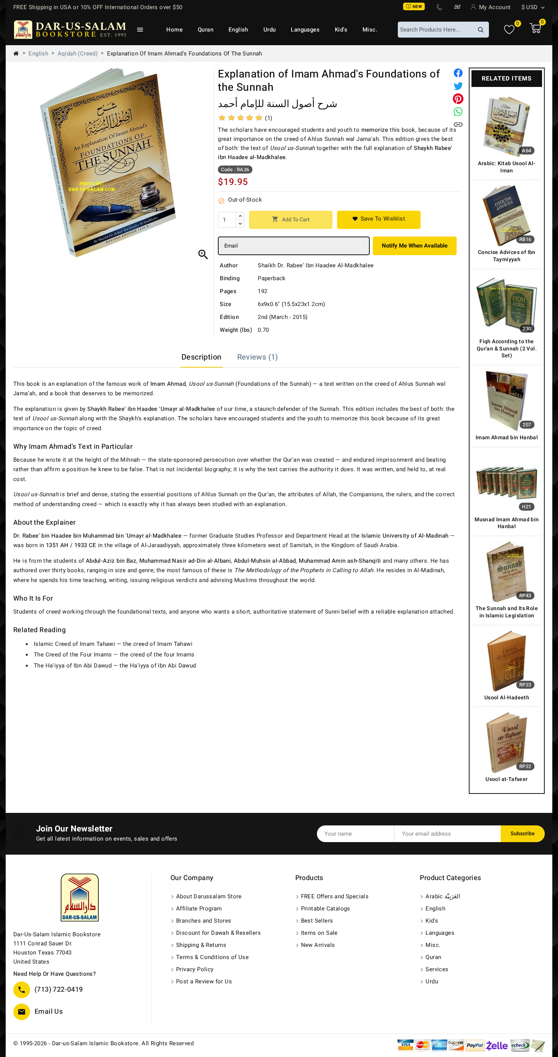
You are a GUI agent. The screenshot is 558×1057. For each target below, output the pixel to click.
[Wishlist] (509, 30)
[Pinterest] (458, 98)
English (238, 29)
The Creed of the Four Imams (73, 654)
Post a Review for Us (204, 981)
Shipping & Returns (201, 945)
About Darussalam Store (209, 896)
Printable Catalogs (325, 908)
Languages (305, 29)
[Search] (480, 30)
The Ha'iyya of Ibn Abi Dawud (73, 665)
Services (437, 969)
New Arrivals (318, 945)
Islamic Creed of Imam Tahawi (74, 644)
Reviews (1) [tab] (257, 357)
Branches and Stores (204, 921)
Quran (205, 29)
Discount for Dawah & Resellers (218, 933)
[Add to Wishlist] (379, 220)
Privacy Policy (195, 969)
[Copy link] (458, 124)
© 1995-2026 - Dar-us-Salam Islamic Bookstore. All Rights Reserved (103, 1043)
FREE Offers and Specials (335, 896)
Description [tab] (201, 357)
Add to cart (291, 220)
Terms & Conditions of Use (212, 957)
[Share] (458, 73)
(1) (268, 118)
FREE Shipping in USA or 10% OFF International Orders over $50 (97, 7)
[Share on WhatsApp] (458, 111)
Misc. (370, 29)
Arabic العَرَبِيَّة (443, 896)
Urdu (269, 29)
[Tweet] (458, 85)
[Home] (19, 53)
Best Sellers (317, 921)
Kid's (341, 29)
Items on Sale (319, 933)
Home (174, 29)
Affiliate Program (199, 908)
